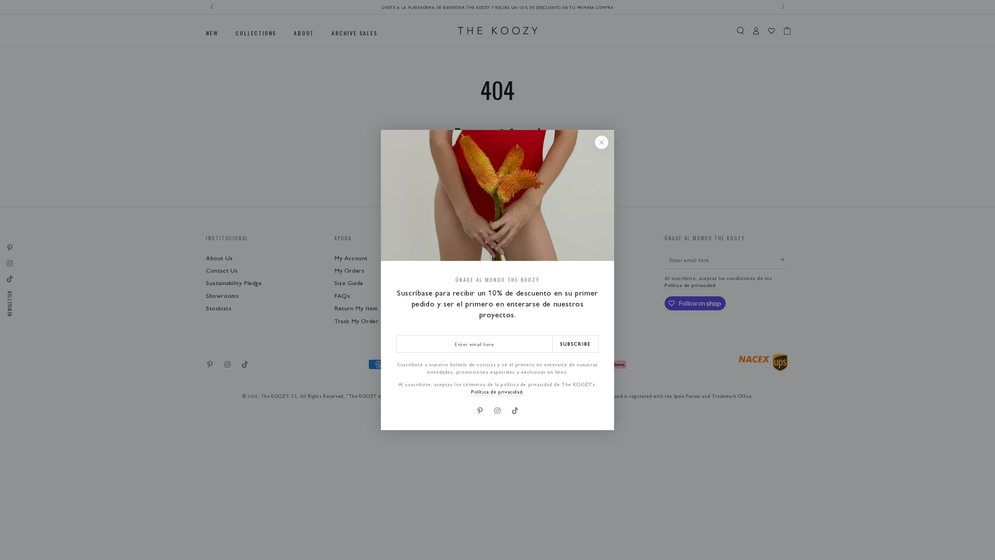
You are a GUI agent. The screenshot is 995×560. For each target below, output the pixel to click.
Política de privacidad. (497, 391)
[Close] (601, 142)
